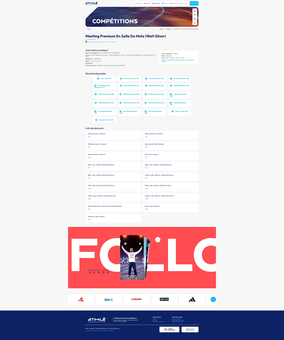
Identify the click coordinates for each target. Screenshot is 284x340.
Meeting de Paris (176, 319)
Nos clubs (174, 3)
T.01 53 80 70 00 (117, 321)
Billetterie (139, 3)
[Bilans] (194, 18)
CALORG (155, 320)
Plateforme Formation (159, 321)
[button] (159, 239)
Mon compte (184, 3)
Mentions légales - (103, 330)
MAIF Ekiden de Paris (177, 321)
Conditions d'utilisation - (92, 330)
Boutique (148, 3)
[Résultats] (194, 14)
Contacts (110, 330)
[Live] (194, 22)
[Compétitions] (194, 10)
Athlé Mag (157, 3)
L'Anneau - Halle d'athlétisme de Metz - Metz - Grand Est (102, 42)
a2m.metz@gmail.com (96, 61)
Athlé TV (166, 3)
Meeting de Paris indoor (178, 320)
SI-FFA (154, 319)
